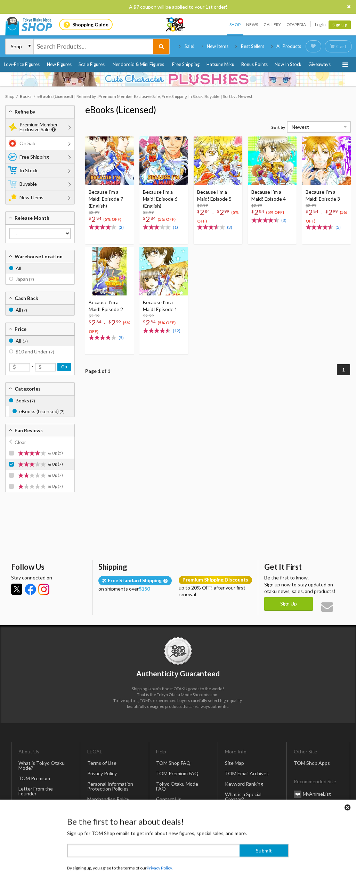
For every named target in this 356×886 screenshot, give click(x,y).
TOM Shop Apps (312, 763)
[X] (16, 589)
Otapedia (296, 24)
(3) (229, 227)
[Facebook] (30, 589)
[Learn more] (53, 130)
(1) (175, 227)
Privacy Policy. (160, 865)
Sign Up (339, 24)
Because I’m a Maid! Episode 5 (214, 195)
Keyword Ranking (244, 784)
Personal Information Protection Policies (110, 786)
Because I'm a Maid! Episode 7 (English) (106, 199)
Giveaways (319, 64)
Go (64, 367)
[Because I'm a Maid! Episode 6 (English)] (163, 160)
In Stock (28, 170)
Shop (235, 24)
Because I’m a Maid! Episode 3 (323, 195)
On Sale (28, 143)
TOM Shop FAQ (173, 763)
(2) (121, 227)
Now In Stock (288, 64)
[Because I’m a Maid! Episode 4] (272, 160)
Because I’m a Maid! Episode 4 (268, 195)
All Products (288, 46)
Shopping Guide (90, 24)
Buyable (28, 184)
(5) (338, 227)
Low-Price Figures (22, 64)
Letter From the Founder (35, 791)
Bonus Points (254, 64)
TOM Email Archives (247, 773)
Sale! (190, 46)
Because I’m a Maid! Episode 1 (160, 305)
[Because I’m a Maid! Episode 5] (218, 160)
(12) (176, 330)
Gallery (272, 24)
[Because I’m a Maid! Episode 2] (109, 271)
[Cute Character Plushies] (178, 79)
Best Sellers (252, 46)
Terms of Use (101, 763)
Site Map (234, 763)
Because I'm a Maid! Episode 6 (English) (160, 199)
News (252, 24)
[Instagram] (43, 589)
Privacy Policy (102, 773)
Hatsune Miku (220, 64)
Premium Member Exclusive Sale (38, 127)
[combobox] (93, 46)
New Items (217, 46)
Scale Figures (92, 64)
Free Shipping (186, 64)
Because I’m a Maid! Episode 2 (106, 305)
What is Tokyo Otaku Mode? (41, 765)
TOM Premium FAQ (177, 773)
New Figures (59, 64)
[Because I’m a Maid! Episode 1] (163, 271)
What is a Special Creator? (243, 796)
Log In (320, 24)
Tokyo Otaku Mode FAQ (177, 786)
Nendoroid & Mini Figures (138, 64)
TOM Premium (34, 778)
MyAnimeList (317, 794)
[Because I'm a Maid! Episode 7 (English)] (109, 160)
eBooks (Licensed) (120, 109)
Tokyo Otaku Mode (176, 24)
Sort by (278, 127)
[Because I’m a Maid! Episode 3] (326, 160)
